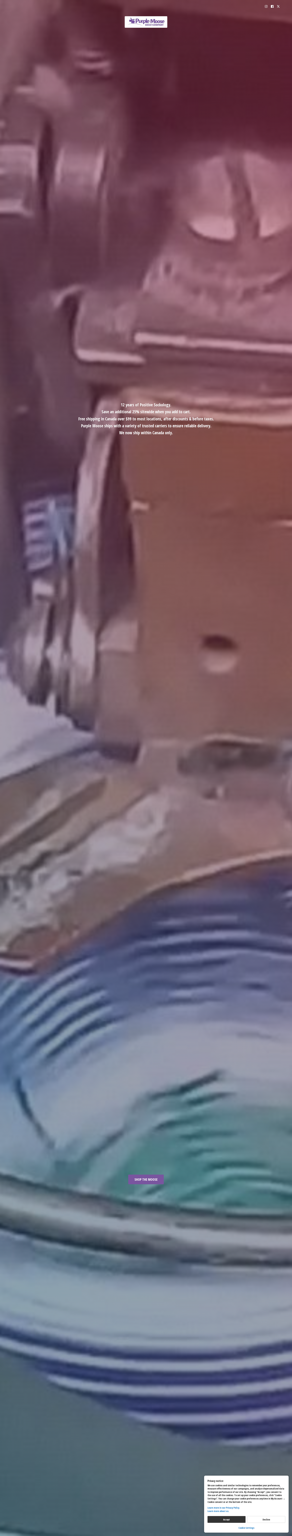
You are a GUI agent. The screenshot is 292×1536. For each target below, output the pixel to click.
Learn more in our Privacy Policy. (224, 1507)
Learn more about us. (218, 1511)
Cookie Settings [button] (246, 1527)
